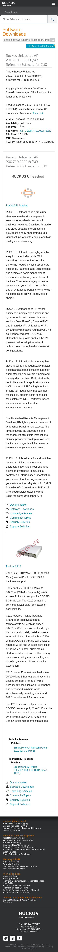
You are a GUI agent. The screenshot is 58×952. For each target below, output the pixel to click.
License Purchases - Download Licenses (22, 828)
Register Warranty (11, 862)
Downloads (11, 12)
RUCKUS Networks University (16, 892)
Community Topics (20, 517)
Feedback (7, 902)
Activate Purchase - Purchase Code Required (24, 849)
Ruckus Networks (29, 923)
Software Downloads (22, 509)
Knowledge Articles (21, 513)
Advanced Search (11, 876)
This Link (38, 113)
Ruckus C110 (13, 566)
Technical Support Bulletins (15, 888)
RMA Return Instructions (14, 869)
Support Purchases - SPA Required (19, 847)
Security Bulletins (20, 522)
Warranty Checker (11, 864)
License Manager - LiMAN (15, 826)
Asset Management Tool (14, 838)
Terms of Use (10, 947)
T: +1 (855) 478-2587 (29, 931)
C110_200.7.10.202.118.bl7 (35, 130)
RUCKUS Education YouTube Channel (21, 890)
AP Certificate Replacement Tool (18, 840)
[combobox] (24, 19)
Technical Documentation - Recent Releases (23, 881)
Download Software (42, 46)
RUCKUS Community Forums (16, 885)
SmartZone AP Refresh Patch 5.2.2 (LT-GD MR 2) (30, 749)
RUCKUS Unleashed (17, 205)
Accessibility (39, 947)
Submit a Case (9, 852)
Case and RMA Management (16, 845)
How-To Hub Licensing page (16, 823)
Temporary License (11, 830)
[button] (52, 19)
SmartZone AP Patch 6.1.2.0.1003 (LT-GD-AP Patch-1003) (31, 769)
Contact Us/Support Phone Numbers (20, 900)
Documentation (18, 504)
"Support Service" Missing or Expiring (20, 866)
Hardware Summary (12, 843)
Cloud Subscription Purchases (17, 854)
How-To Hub (8, 883)
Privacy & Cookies (25, 947)
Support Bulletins (19, 526)
